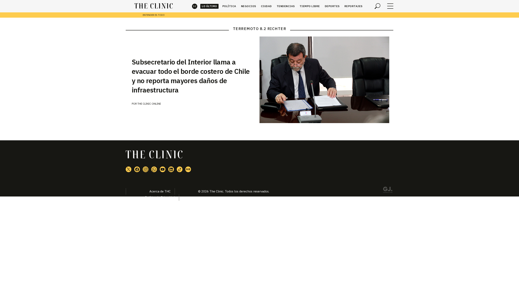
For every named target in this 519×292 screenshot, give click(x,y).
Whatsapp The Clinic (154, 169)
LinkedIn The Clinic (171, 169)
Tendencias (286, 6)
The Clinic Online (149, 103)
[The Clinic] (153, 6)
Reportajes (353, 6)
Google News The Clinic (188, 169)
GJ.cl (388, 190)
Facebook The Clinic (137, 169)
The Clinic (194, 6)
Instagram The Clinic (145, 169)
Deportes (332, 6)
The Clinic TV (162, 169)
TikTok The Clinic (179, 169)
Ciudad (266, 6)
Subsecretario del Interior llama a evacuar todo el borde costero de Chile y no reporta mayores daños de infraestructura (191, 75)
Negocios (248, 6)
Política (229, 6)
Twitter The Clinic (128, 169)
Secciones (390, 6)
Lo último (209, 6)
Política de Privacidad (160, 197)
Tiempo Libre (310, 6)
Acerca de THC (159, 191)
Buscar (377, 6)
